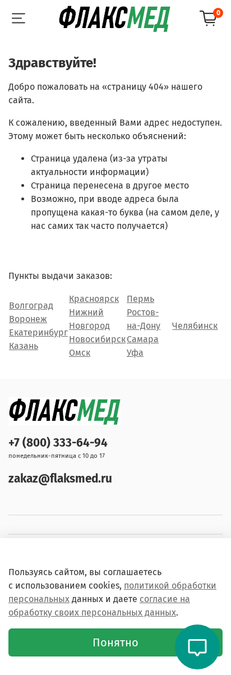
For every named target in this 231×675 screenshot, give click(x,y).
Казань (23, 346)
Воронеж (28, 319)
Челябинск (195, 325)
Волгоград (31, 305)
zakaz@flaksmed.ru (60, 479)
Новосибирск (97, 339)
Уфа (135, 352)
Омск (79, 352)
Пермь (140, 298)
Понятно (115, 642)
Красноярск (94, 298)
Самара (143, 339)
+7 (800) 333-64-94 (58, 443)
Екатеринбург (38, 332)
